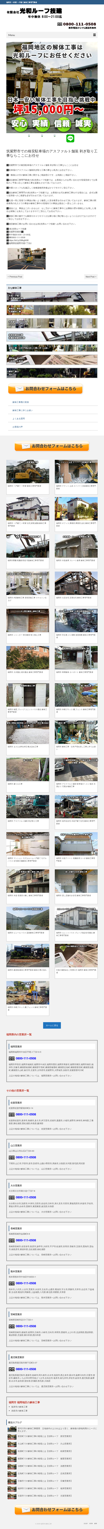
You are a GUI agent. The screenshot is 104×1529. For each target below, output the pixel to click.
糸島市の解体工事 (19, 1410)
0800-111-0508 (26, 1058)
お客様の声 (18, 426)
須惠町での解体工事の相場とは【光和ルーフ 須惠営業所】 (45, 1465)
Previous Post (16, 276)
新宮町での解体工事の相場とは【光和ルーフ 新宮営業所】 (45, 1436)
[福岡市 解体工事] (52, 13)
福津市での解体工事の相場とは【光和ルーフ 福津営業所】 (45, 1488)
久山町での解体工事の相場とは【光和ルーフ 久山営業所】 (45, 1443)
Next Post (90, 276)
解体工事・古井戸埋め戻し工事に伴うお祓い (29, 347)
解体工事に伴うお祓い (23, 410)
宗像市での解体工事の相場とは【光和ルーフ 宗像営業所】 (45, 1480)
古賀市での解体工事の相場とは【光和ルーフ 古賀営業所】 (45, 1495)
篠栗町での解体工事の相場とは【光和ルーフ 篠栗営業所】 (45, 1458)
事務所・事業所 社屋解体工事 (16, 310)
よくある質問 (19, 418)
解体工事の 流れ (14, 373)
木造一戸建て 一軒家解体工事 (16, 297)
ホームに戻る (52, 1025)
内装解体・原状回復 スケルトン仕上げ (18, 323)
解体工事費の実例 (21, 402)
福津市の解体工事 (19, 1406)
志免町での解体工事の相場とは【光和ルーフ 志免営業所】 (45, 1473)
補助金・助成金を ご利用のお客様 (17, 360)
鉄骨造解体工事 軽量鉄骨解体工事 (17, 336)
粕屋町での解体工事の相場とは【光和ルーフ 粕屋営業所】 (45, 1451)
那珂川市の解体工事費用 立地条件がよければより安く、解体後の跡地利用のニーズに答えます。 (57, 1429)
